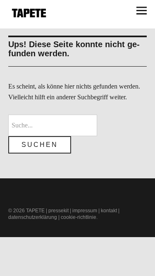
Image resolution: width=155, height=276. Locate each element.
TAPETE (35, 211)
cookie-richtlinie (78, 217)
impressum (84, 211)
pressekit (58, 211)
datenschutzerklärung (32, 217)
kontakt (109, 211)
